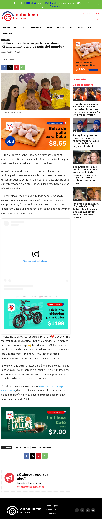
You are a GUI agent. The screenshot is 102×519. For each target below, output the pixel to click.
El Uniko (17, 447)
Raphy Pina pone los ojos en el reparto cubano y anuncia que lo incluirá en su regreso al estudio (86, 141)
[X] (93, 13)
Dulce (11, 59)
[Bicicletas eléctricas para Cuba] (36, 314)
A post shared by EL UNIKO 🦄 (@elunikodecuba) (36, 296)
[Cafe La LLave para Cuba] (35, 438)
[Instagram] (88, 13)
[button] (97, 19)
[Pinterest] (16, 67)
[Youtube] (97, 13)
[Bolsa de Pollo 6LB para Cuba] (35, 149)
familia (26, 447)
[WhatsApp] (22, 67)
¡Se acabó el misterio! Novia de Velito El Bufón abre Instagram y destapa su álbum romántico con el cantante (86, 210)
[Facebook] (84, 13)
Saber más (56, 6)
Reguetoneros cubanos (42, 447)
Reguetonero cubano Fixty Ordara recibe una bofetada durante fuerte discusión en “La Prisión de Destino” (87, 109)
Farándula (6, 40)
